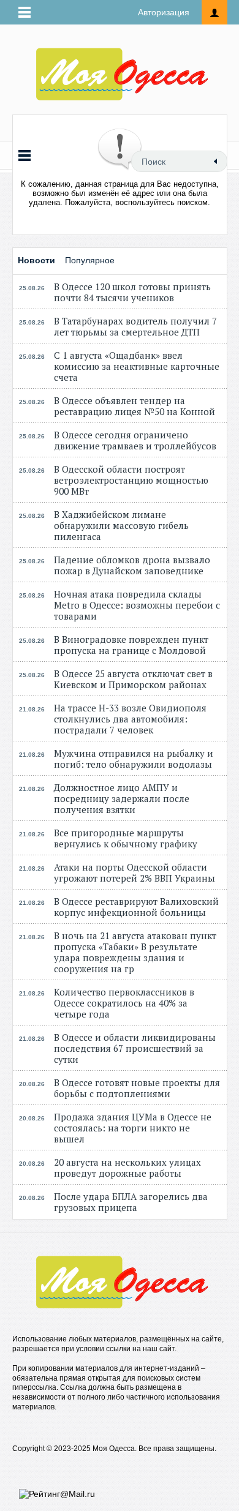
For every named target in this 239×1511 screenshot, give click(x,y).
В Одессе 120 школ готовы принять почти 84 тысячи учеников (132, 292)
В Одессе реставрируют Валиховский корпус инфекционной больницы (136, 907)
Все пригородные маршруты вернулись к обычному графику (125, 838)
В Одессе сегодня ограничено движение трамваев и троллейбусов (135, 440)
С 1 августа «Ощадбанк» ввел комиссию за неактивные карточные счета (136, 366)
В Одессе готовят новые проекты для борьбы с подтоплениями (137, 1088)
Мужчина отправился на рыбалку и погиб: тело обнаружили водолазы (133, 759)
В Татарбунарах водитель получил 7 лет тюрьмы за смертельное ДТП (135, 326)
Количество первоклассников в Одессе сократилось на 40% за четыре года (124, 1002)
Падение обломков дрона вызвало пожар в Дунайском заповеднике (132, 565)
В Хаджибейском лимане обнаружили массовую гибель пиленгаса (121, 525)
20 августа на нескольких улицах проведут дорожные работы (127, 1168)
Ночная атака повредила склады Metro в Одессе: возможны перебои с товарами (137, 604)
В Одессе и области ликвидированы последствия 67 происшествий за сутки (135, 1048)
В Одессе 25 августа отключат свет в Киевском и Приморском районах (133, 679)
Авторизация (163, 12)
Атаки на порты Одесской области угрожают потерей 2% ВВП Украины (134, 872)
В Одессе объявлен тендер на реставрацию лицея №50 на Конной (134, 406)
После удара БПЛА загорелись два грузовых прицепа (131, 1202)
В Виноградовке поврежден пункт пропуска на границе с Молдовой (131, 645)
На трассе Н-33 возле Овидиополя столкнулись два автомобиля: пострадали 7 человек (130, 718)
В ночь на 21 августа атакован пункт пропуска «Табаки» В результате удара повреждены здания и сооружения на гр (135, 952)
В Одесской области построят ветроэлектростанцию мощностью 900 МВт (131, 480)
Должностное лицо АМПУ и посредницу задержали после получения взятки (121, 798)
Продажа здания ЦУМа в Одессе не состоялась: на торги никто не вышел (132, 1127)
